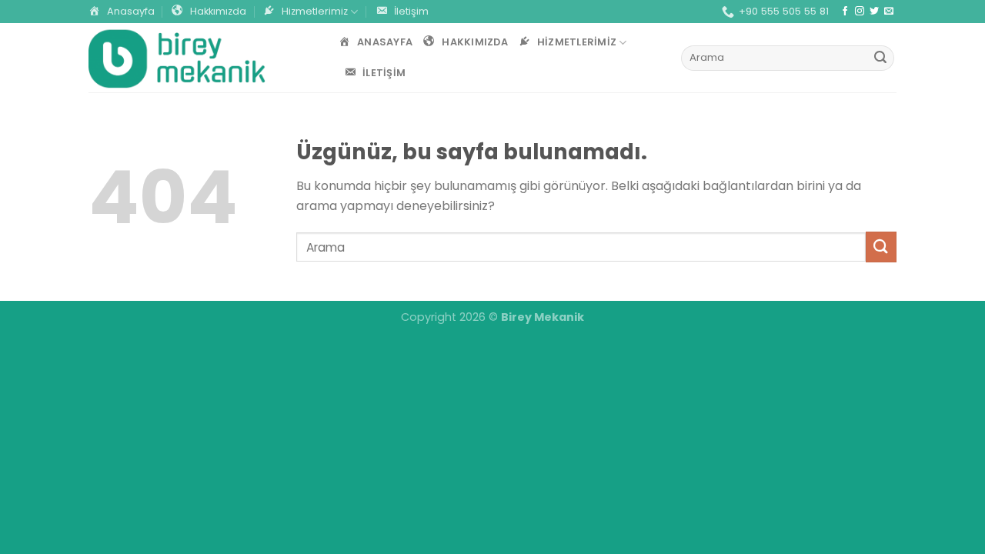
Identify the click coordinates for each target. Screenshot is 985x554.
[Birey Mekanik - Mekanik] (176, 58)
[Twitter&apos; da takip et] (874, 11)
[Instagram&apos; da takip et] (859, 11)
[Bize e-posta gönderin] (888, 11)
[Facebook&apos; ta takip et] (845, 11)
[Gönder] (880, 58)
